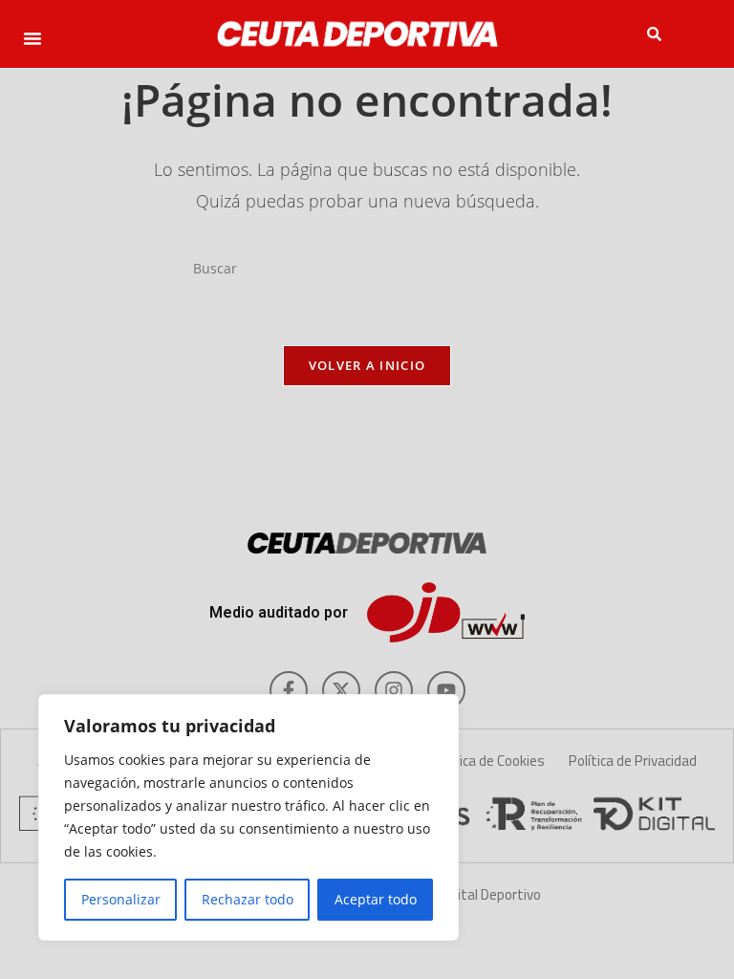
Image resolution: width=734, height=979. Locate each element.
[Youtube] (446, 690)
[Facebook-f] (289, 690)
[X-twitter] (341, 690)
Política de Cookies (488, 761)
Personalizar (121, 899)
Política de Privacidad (633, 761)
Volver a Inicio (367, 365)
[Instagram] (394, 690)
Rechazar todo (247, 899)
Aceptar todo (376, 899)
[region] (248, 817)
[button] (32, 38)
